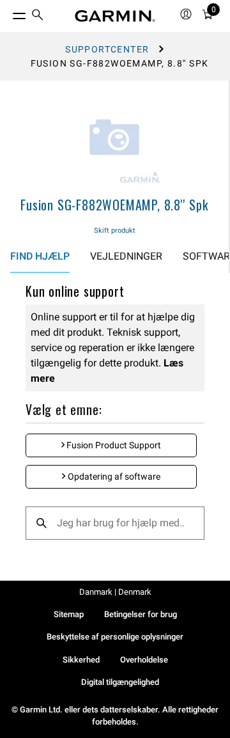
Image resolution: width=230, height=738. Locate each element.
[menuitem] (37, 16)
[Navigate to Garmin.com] (115, 16)
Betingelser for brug (140, 614)
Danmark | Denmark (115, 592)
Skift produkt (114, 230)
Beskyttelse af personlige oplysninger (115, 636)
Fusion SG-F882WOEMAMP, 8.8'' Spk (114, 204)
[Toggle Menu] (7, 13)
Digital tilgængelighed (120, 682)
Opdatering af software (113, 476)
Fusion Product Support (113, 445)
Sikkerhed (81, 659)
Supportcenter (107, 49)
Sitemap (69, 614)
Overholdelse (144, 659)
